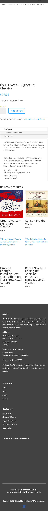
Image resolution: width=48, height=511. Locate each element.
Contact (5, 399)
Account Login (7, 413)
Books (12, 4)
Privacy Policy (6, 428)
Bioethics (19, 4)
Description (7, 129)
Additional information (12, 133)
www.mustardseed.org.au (16, 492)
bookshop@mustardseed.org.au (23, 489)
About (4, 395)
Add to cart (17, 110)
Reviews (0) (7, 136)
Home (2, 4)
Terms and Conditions (9, 425)
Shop (7, 4)
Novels (42, 119)
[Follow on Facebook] (24, 506)
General (36, 119)
